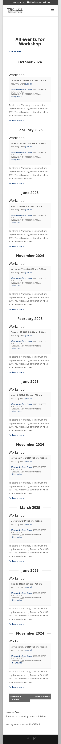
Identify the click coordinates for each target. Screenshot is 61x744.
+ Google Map (16, 96)
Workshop (17, 74)
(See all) (28, 83)
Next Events (42, 696)
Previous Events (15, 698)
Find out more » (16, 120)
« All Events (15, 51)
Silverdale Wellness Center (21, 89)
